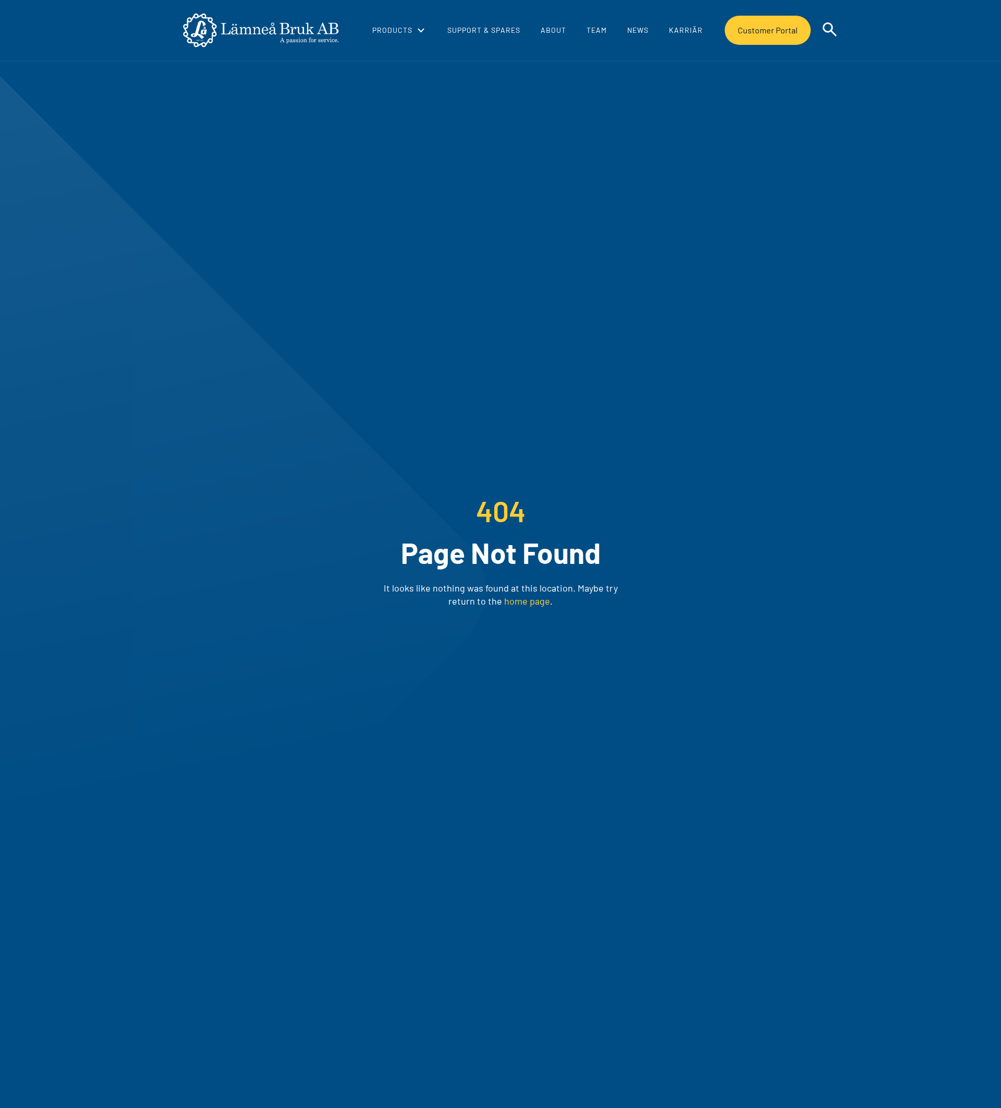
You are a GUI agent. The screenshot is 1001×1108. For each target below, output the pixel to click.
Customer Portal (768, 30)
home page (527, 601)
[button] (398, 30)
